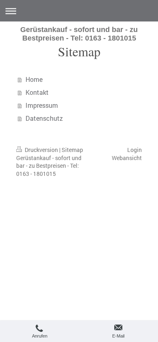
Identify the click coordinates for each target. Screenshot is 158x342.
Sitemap (72, 150)
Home (34, 79)
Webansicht (127, 158)
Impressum (42, 105)
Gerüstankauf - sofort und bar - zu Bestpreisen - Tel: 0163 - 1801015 (79, 34)
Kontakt (37, 92)
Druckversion (41, 150)
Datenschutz (44, 118)
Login (134, 150)
